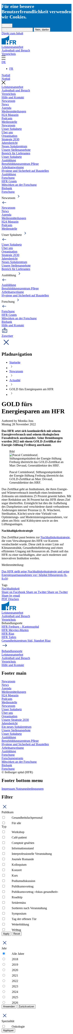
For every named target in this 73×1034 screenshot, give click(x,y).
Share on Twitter (36, 592)
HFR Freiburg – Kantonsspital (20, 626)
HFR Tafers (9, 637)
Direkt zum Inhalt (12, 33)
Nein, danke (42, 29)
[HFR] (9, 43)
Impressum (9, 788)
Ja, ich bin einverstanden (17, 29)
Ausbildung (9, 160)
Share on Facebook (14, 592)
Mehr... (7, 25)
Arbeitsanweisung (13, 167)
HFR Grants (9, 181)
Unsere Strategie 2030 (15, 719)
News (5, 104)
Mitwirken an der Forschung (19, 184)
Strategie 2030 (10, 139)
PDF (5, 599)
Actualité (14, 380)
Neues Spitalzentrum (14, 146)
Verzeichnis (9, 54)
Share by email (11, 595)
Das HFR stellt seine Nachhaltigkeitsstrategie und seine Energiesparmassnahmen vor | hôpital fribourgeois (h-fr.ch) (35, 575)
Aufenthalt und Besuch (16, 50)
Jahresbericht (10, 142)
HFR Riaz (8, 633)
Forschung (8, 177)
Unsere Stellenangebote (16, 149)
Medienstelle (9, 121)
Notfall (6, 75)
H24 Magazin (10, 114)
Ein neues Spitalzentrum (16, 726)
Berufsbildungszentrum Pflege (20, 163)
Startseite (14, 362)
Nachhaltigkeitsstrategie (55, 537)
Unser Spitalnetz (12, 128)
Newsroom (8, 101)
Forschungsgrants (12, 758)
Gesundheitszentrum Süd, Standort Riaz (26, 640)
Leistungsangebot (12, 47)
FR (11, 68)
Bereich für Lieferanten (16, 153)
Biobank (7, 188)
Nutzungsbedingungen (30, 788)
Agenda (6, 107)
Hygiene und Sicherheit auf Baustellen (25, 170)
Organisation (9, 135)
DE (4, 62)
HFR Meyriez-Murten (15, 630)
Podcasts (7, 118)
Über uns (7, 132)
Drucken (13, 599)
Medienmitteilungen (14, 111)
